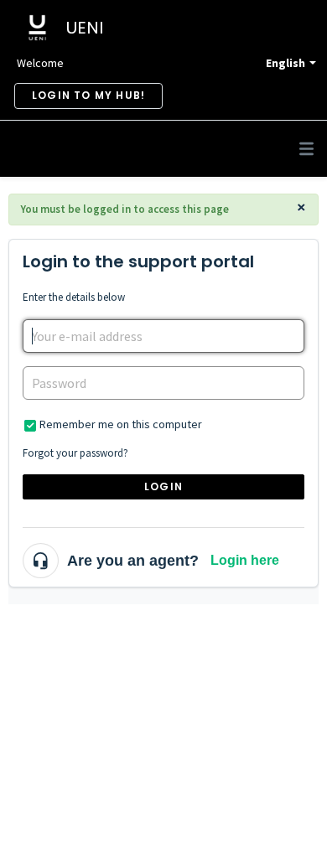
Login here (244, 560)
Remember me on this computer (120, 424)
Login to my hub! (88, 95)
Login (163, 486)
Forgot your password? (75, 453)
